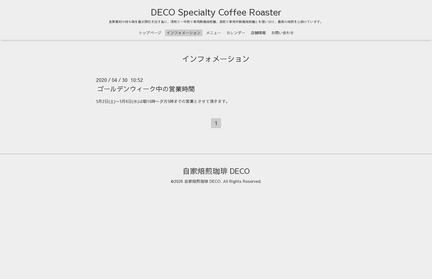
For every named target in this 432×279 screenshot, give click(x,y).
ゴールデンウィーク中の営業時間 (146, 88)
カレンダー (235, 32)
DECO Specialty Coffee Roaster (216, 11)
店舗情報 (258, 32)
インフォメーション (183, 32)
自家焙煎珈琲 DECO (216, 171)
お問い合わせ (282, 32)
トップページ (150, 32)
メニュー (213, 32)
